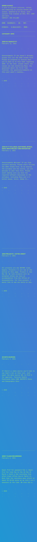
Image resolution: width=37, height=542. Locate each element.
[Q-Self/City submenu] (21, 27)
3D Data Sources (8, 357)
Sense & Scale (7, 5)
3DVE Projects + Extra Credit (14, 254)
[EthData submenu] (8, 27)
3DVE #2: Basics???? (9, 41)
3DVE (5, 81)
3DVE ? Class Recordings (12, 456)
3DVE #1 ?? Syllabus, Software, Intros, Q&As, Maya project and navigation (17, 147)
